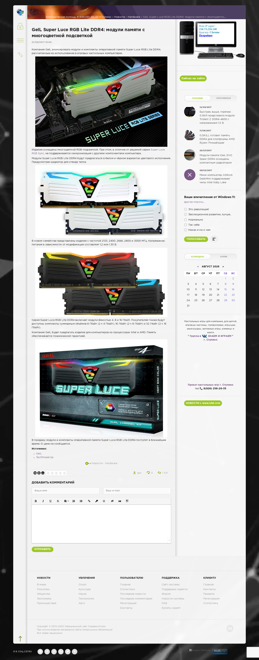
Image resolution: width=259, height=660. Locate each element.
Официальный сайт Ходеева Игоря (85, 626)
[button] (35, 501)
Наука (82, 594)
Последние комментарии (136, 599)
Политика (43, 589)
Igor (139, 473)
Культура (85, 589)
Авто (82, 603)
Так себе (194, 225)
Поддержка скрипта (174, 589)
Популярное (223, 98)
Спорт (83, 585)
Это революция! (198, 209)
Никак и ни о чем (199, 230)
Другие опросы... (194, 202)
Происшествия (46, 603)
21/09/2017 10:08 (42, 42)
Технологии (86, 599)
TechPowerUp (44, 457)
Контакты (126, 608)
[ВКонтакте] (35, 472)
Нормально (195, 220)
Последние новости (133, 594)
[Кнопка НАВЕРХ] (20, 639)
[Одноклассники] (39, 472)
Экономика (44, 599)
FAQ (164, 603)
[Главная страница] (20, 12)
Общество (43, 594)
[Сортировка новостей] (20, 55)
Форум (166, 594)
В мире (41, 585)
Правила (208, 594)
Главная (125, 585)
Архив (223, 257)
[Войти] (20, 26)
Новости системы (173, 599)
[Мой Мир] (42, 472)
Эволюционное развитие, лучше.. (209, 214)
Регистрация (128, 603)
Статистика (127, 589)
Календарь (197, 257)
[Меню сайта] (20, 40)
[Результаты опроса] (214, 239)
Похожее (197, 98)
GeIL (39, 454)
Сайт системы (171, 585)
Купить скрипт (171, 608)
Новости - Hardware (104, 463)
